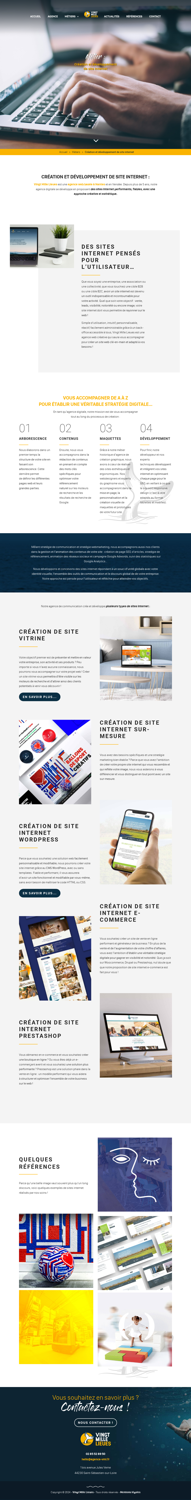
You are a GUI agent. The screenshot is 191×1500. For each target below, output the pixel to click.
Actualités (111, 16)
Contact (155, 16)
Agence (53, 16)
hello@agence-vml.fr (95, 1459)
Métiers (70, 16)
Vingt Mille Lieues (45, 184)
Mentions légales (130, 1492)
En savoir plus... (40, 697)
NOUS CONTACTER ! (95, 1422)
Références (134, 16)
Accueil (35, 16)
